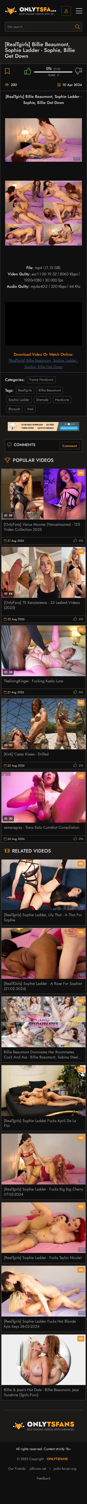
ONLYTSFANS (57, 1458)
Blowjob (14, 408)
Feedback (44, 1478)
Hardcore (62, 399)
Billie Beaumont (50, 390)
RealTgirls (25, 390)
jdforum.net (38, 1468)
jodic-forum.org (65, 1468)
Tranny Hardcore (41, 379)
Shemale (42, 399)
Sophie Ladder (18, 399)
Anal (30, 408)
